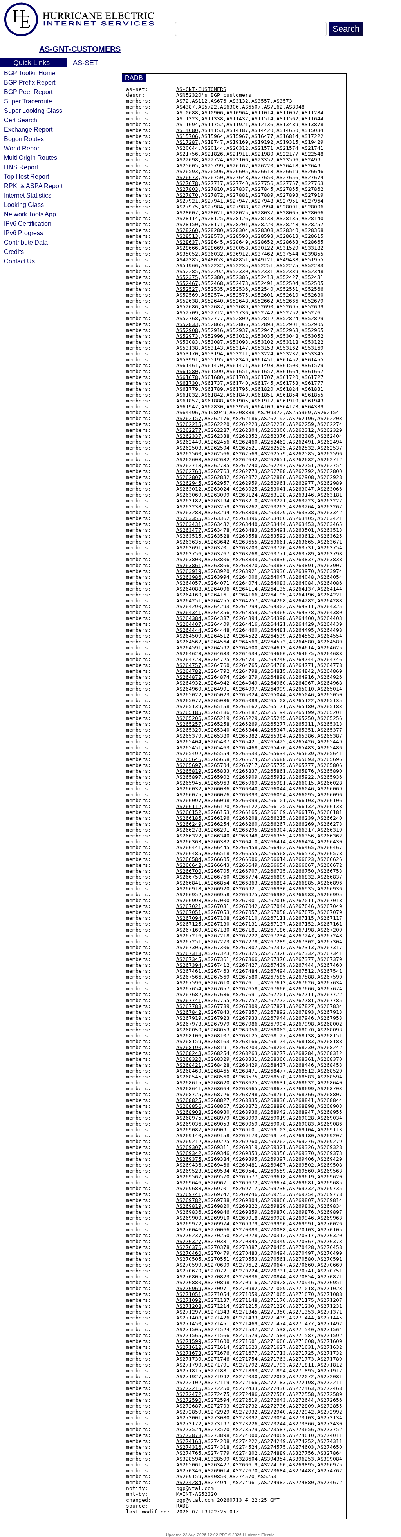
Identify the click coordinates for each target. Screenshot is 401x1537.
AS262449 (188, 442)
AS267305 (188, 947)
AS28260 (187, 230)
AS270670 (188, 1271)
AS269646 (188, 1182)
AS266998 (188, 900)
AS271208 (188, 1306)
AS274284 (188, 1482)
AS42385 (187, 260)
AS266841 (188, 883)
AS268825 (188, 1100)
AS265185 (188, 712)
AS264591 (188, 648)
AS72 (182, 101)
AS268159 (188, 1041)
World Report (22, 148)
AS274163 (188, 1441)
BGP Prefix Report (29, 82)
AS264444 (188, 630)
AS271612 (188, 1347)
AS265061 (188, 1465)
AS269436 (188, 1165)
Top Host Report (26, 176)
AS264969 (188, 689)
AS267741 (188, 1000)
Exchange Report (28, 129)
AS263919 (188, 571)
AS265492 (188, 753)
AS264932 (188, 683)
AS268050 (188, 1030)
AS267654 (188, 988)
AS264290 (188, 606)
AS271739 (188, 1359)
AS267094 (188, 918)
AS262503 (188, 448)
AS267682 (188, 994)
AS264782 (188, 671)
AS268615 (188, 1083)
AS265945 (188, 783)
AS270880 (188, 1282)
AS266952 (188, 894)
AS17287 (187, 142)
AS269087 (188, 1130)
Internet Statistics (27, 195)
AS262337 (188, 436)
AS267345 (188, 959)
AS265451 (188, 747)
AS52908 (187, 330)
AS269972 (188, 1224)
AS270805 (188, 1277)
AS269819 (188, 1206)
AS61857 (187, 401)
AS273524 (188, 1429)
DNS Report (21, 166)
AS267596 (188, 983)
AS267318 (188, 953)
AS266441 (188, 847)
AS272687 (188, 1406)
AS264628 (188, 653)
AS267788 (188, 1006)
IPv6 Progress (23, 232)
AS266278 (188, 830)
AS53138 (187, 348)
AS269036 (188, 1124)
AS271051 (188, 1294)
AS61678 (187, 377)
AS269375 (188, 1159)
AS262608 (188, 459)
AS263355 (188, 518)
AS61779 (187, 389)
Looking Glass (24, 204)
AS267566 (188, 977)
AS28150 (187, 224)
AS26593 (187, 171)
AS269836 (188, 1212)
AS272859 (188, 1412)
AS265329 (188, 730)
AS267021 (188, 906)
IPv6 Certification (27, 223)
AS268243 (188, 1053)
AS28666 (187, 248)
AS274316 (188, 1447)
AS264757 (188, 665)
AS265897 (188, 777)
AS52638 (187, 301)
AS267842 (188, 1012)
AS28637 (187, 242)
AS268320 (188, 1059)
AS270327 (188, 1241)
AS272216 (188, 1388)
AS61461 (187, 365)
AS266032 (188, 789)
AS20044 (187, 148)
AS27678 (187, 183)
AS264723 (188, 659)
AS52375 (187, 277)
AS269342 (188, 1153)
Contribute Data (26, 242)
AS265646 (188, 759)
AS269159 (188, 1476)
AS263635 (188, 542)
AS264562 (188, 642)
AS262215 (188, 424)
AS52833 (187, 324)
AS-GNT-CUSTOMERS (80, 49)
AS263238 (188, 506)
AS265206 (188, 718)
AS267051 (188, 912)
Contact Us (19, 261)
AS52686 (187, 307)
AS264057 (188, 583)
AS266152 (188, 812)
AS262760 (188, 471)
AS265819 (188, 771)
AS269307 (188, 1147)
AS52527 (187, 289)
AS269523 (188, 1171)
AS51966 (187, 265)
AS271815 (188, 1371)
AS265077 (188, 700)
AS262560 (188, 454)
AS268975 (188, 1118)
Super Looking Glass (33, 110)
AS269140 (188, 1135)
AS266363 (188, 842)
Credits (14, 251)
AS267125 (188, 924)
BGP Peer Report (28, 91)
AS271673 (188, 1353)
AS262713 (188, 465)
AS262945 (188, 483)
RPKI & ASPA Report (33, 185)
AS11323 (187, 118)
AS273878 (188, 1435)
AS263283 (188, 512)
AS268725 (188, 1094)
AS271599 (188, 1341)
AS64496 (187, 412)
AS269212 (188, 1141)
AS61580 (187, 371)
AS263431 (188, 524)
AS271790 (188, 1365)
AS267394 (188, 965)
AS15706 (187, 136)
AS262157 (188, 418)
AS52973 (187, 336)
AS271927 (188, 1376)
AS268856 (188, 1106)
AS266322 (188, 836)
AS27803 (187, 189)
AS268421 (188, 1065)
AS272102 (188, 1382)
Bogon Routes (24, 138)
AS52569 (187, 295)
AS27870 (187, 195)
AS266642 (188, 865)
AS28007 (187, 213)
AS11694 (187, 124)
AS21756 (187, 154)
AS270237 (188, 1235)
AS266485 (188, 853)
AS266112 (188, 806)
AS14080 (187, 130)
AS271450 (188, 1324)
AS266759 (188, 877)
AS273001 (188, 1418)
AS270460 (188, 1253)
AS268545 (188, 1077)
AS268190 (188, 1047)
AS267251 (188, 941)
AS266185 (188, 818)
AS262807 (188, 477)
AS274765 (188, 1453)
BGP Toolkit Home (29, 72)
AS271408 (188, 1318)
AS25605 (187, 166)
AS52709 (187, 312)
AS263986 (188, 577)
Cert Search (20, 119)
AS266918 (188, 889)
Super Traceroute (28, 101)
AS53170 (187, 354)
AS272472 (188, 1394)
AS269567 (188, 1177)
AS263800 (188, 559)
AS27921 (187, 201)
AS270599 (188, 1265)
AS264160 (188, 595)
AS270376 (188, 1247)
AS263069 (188, 495)
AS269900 (188, 1218)
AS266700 (188, 871)
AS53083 (187, 342)
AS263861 (188, 565)
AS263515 (188, 536)
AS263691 (188, 548)
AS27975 (187, 207)
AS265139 (188, 706)
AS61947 (187, 407)
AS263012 (188, 489)
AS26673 (187, 177)
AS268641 (188, 1088)
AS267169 (188, 930)
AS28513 (187, 236)
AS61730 (187, 383)
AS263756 (188, 553)
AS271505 (188, 1329)
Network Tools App (30, 214)
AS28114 (187, 218)
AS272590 (188, 1400)
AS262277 (188, 430)
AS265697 (188, 765)
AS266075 (188, 795)
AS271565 (188, 1335)
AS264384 (188, 618)
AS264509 (188, 636)
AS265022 (188, 695)
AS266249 (188, 824)
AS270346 (188, 1471)
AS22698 (187, 160)
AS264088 (188, 589)
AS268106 (188, 1036)
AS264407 (188, 624)
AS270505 (188, 1259)
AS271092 (188, 1300)
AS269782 (188, 1200)
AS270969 (188, 1288)
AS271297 (188, 1312)
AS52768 (187, 318)
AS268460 (188, 1071)
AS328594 (188, 1459)
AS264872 (188, 677)
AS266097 (188, 800)
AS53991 (187, 359)
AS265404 (188, 742)
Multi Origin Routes (30, 157)
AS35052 (187, 254)
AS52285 (187, 271)
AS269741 (188, 1194)
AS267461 (188, 971)
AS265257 (188, 724)
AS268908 (188, 1112)
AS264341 (188, 612)
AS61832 (187, 395)
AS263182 (188, 501)
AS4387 (185, 107)
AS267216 (188, 936)
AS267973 (188, 1024)
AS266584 (188, 859)
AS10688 (187, 113)
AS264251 (188, 601)
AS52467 (187, 283)
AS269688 (188, 1188)
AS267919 (188, 1018)
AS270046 (188, 1229)
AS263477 (188, 530)
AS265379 (188, 736)
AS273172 (188, 1423)
